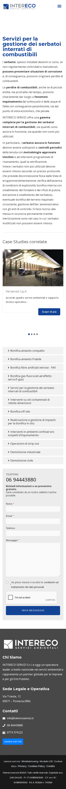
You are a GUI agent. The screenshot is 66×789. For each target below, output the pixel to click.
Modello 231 (46, 761)
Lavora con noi (12, 741)
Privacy (22, 766)
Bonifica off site (20, 411)
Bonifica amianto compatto (27, 351)
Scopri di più (49, 311)
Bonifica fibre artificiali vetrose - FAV (33, 367)
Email (10, 515)
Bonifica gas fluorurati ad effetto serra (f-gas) (30, 377)
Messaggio (12, 540)
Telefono (10, 528)
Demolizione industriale (25, 452)
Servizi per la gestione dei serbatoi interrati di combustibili (31, 389)
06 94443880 (21, 479)
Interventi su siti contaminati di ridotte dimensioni (29, 401)
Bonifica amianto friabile (25, 359)
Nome (10, 503)
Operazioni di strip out (24, 443)
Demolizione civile (21, 460)
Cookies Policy (36, 766)
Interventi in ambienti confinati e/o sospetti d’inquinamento (31, 433)
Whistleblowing (29, 761)
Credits (50, 766)
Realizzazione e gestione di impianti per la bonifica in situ (32, 421)
